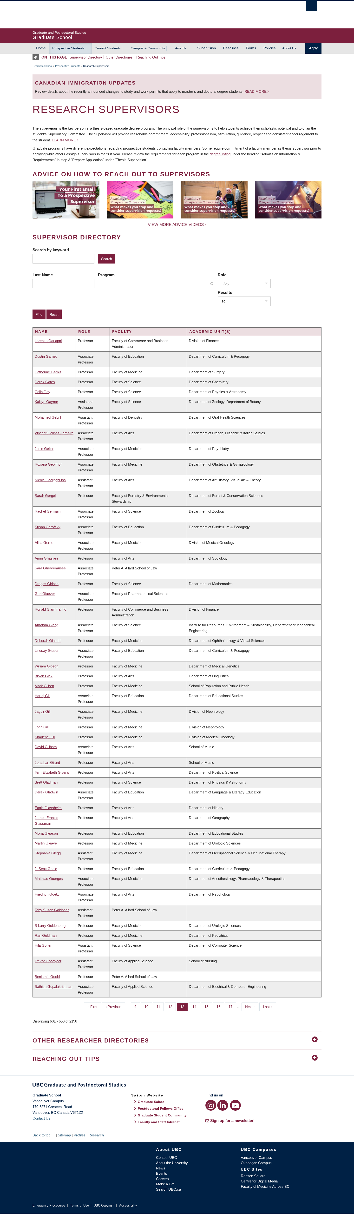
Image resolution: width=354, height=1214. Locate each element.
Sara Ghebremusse (50, 568)
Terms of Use (79, 1205)
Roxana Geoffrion (48, 464)
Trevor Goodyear (48, 961)
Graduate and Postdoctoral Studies (177, 1086)
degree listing (220, 154)
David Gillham (46, 747)
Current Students (108, 48)
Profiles (79, 1135)
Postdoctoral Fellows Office (161, 1108)
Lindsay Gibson (47, 650)
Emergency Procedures (49, 1205)
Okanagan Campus (256, 1163)
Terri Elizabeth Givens (52, 772)
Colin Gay (42, 392)
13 (184, 1007)
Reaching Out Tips (150, 57)
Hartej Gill (42, 696)
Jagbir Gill (42, 711)
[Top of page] (37, 57)
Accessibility (128, 1205)
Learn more (64, 140)
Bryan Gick (43, 676)
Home (41, 48)
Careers (162, 1179)
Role (222, 275)
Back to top (42, 1135)
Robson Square (253, 1176)
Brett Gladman (46, 782)
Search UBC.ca (168, 1189)
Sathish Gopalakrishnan (53, 986)
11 (160, 1007)
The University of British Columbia (43, 14)
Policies (269, 48)
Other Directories (119, 57)
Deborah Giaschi (48, 641)
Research (96, 1135)
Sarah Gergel (45, 496)
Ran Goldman (46, 935)
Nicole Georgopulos (50, 480)
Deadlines (231, 48)
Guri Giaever (45, 594)
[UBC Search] (311, 6)
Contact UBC (166, 1157)
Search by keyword (51, 250)
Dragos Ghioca (47, 584)
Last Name (43, 275)
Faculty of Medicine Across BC (265, 1186)
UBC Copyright (104, 1205)
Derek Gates (45, 382)
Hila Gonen (43, 945)
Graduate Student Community (162, 1115)
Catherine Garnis (48, 372)
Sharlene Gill (45, 737)
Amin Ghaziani (46, 558)
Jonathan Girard (47, 762)
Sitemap (64, 1135)
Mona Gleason (46, 833)
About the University (172, 1163)
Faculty (122, 332)
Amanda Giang (46, 625)
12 (172, 1007)
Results (225, 292)
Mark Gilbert (44, 686)
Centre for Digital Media (259, 1181)
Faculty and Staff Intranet (159, 1122)
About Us (289, 48)
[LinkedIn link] (222, 1105)
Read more (256, 91)
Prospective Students (68, 48)
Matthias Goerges (49, 879)
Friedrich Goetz (47, 894)
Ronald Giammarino (50, 609)
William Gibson (46, 666)
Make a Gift (165, 1184)
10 (148, 1007)
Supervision (206, 48)
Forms (251, 48)
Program (106, 275)
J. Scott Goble (46, 869)
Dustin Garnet (46, 356)
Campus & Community (148, 48)
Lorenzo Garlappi (48, 341)
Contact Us (41, 1118)
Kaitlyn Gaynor (46, 402)
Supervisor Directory (86, 57)
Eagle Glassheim (48, 808)
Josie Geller (44, 449)
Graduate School (42, 66)
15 (208, 1007)
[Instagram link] (210, 1105)
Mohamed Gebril (48, 417)
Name (41, 332)
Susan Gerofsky (47, 527)
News (160, 1168)
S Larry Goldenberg (50, 926)
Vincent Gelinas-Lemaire (54, 433)
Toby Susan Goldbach (52, 910)
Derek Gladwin (46, 792)
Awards (180, 48)
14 (196, 1007)
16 (220, 1007)
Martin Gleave (46, 843)
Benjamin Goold (47, 977)
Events (161, 1173)
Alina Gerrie (44, 543)
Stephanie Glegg (48, 853)
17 (232, 1007)
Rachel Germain (47, 511)
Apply (313, 48)
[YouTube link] (235, 1105)
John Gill (41, 727)
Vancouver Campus (256, 1157)
